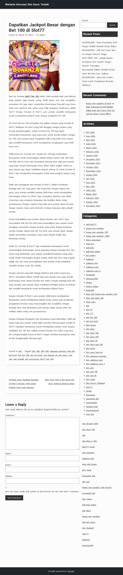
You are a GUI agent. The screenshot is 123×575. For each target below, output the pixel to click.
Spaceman (90, 395)
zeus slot (90, 414)
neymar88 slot (88, 493)
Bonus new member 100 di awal (96, 487)
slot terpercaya (32, 359)
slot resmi (90, 379)
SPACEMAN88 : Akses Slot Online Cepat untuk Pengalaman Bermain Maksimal (97, 81)
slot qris (89, 367)
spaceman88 (91, 402)
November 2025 (93, 163)
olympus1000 (92, 278)
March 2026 (91, 147)
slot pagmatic (88, 452)
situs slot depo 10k (94, 298)
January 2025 (92, 202)
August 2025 (91, 175)
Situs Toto (90, 302)
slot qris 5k (91, 375)
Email (8, 465)
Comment (10, 415)
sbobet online (92, 286)
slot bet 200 (91, 317)
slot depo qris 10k (94, 344)
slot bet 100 (23, 355)
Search (85, 20)
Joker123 (90, 244)
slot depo (90, 329)
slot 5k (89, 309)
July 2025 (90, 178)
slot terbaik (18, 359)
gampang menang (58, 351)
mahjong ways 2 (93, 271)
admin (42, 35)
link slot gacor (88, 522)
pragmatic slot (88, 475)
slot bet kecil (36, 355)
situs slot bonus (89, 464)
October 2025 (92, 167)
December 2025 (93, 159)
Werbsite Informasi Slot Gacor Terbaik (27, 4)
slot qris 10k (91, 371)
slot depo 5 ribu (89, 441)
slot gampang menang (96, 356)
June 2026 (90, 136)
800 (47, 351)
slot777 (89, 387)
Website (8, 476)
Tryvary (70, 571)
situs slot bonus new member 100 (101, 294)
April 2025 (91, 190)
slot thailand (88, 528)
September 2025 (93, 171)
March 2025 (91, 194)
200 (33, 351)
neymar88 (90, 274)
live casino (90, 255)
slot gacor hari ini (94, 352)
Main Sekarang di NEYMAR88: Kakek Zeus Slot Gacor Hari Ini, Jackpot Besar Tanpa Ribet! (100, 110)
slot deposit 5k (50, 355)
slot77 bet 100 (32, 96)
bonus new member (95, 228)
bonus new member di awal (98, 103)
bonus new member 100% (97, 236)
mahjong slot (92, 263)
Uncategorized (92, 410)
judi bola (90, 247)
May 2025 (90, 186)
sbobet (89, 282)
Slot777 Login (88, 446)
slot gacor (63, 355)
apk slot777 (91, 224)
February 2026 (92, 151)
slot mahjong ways (94, 360)
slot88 (89, 391)
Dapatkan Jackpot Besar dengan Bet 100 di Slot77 (42, 27)
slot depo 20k (92, 336)
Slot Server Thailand (95, 383)
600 (42, 351)
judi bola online (93, 251)
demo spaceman (93, 240)
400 (38, 351)
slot (20, 351)
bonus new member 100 (97, 232)
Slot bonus (91, 325)
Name (8, 453)
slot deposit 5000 (90, 423)
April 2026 (91, 143)
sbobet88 (90, 290)
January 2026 (92, 155)
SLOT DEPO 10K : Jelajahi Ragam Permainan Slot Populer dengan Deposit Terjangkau (97, 62)
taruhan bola (92, 406)
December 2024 (93, 206)
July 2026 (90, 132)
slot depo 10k (92, 333)
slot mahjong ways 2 (95, 364)
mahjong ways (92, 267)
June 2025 (90, 182)
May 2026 (90, 140)
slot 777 (89, 313)
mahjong (90, 259)
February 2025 (92, 198)
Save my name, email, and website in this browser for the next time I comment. (42, 491)
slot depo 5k (91, 340)
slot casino (87, 499)
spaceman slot (92, 398)
